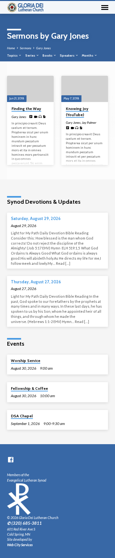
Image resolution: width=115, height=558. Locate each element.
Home (11, 48)
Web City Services (20, 545)
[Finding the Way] (30, 89)
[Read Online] (31, 116)
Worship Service (25, 360)
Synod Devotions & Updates (43, 201)
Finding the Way (26, 108)
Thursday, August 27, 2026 (36, 281)
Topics (12, 55)
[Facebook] (10, 459)
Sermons (25, 48)
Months (88, 55)
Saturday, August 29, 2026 (36, 218)
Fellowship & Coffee (29, 388)
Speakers (67, 55)
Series (30, 55)
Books (47, 55)
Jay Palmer (89, 122)
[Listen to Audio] (40, 116)
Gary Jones (43, 48)
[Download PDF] (44, 117)
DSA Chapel (22, 415)
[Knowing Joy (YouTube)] (84, 89)
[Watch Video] (36, 116)
